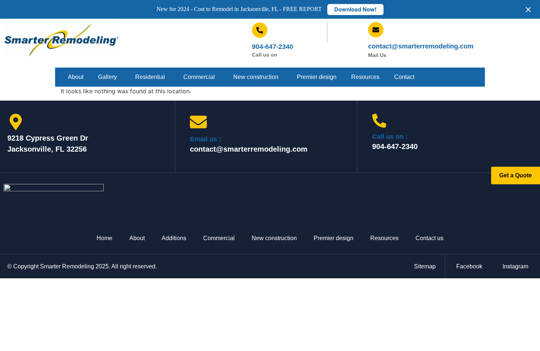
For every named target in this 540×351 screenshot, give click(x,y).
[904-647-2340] (259, 30)
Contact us (429, 238)
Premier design (316, 77)
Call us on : (390, 136)
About (75, 77)
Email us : (205, 139)
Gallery (107, 77)
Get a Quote (515, 175)
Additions (174, 238)
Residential (150, 77)
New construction (255, 77)
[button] (109, 77)
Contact (404, 77)
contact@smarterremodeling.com (421, 46)
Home (104, 238)
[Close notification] (528, 9)
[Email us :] (198, 121)
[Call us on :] (379, 120)
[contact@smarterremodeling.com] (376, 29)
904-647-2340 (272, 46)
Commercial (199, 77)
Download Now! (355, 9)
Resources (365, 77)
